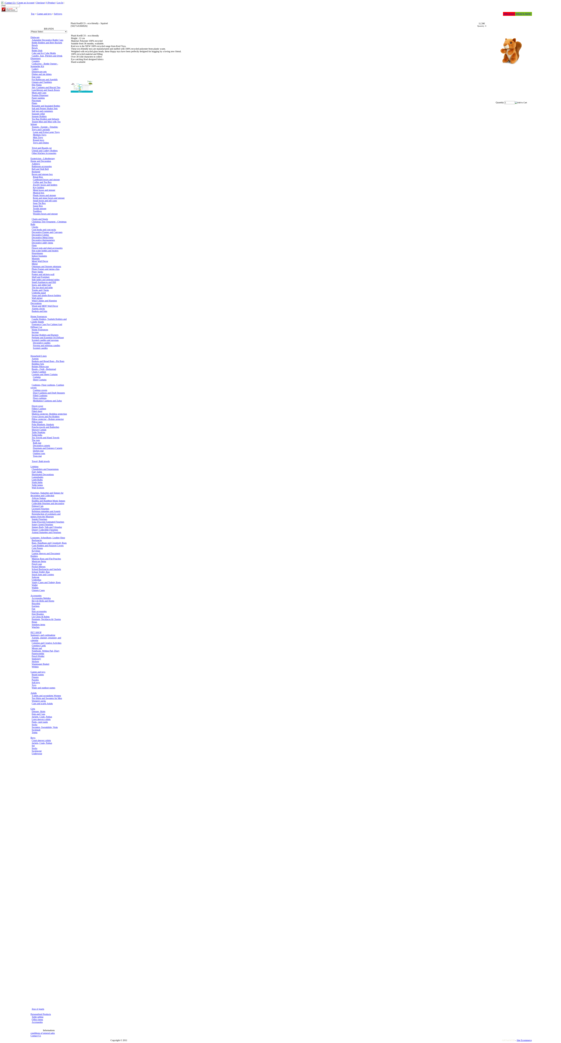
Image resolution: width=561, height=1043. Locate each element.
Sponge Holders (39, 116)
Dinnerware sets (39, 71)
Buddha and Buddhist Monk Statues (48, 501)
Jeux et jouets (38, 1009)
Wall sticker (37, 298)
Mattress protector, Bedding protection (49, 414)
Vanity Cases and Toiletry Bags (46, 582)
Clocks (35, 227)
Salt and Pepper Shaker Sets (45, 108)
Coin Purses (37, 548)
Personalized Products (41, 1014)
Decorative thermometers (43, 240)
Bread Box (38, 177)
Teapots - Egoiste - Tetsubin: (45, 127)
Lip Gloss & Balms (41, 616)
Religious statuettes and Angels (46, 511)
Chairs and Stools (40, 219)
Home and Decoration (41, 161)
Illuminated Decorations (43, 474)
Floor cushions (39, 398)
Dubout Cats (37, 506)
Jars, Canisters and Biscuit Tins (46, 87)
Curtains (37, 377)
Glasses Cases (38, 590)
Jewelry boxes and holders (45, 185)
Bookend (36, 171)
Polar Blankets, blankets (43, 424)
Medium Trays (39, 135)
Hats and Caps (38, 714)
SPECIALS (509, 14)
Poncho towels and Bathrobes (45, 427)
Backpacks (37, 540)
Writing (35, 666)
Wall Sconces (38, 487)
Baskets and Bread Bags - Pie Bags (48, 361)
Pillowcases (37, 422)
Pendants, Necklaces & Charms (46, 619)
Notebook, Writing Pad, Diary (45, 651)
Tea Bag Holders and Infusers (45, 119)
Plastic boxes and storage (44, 195)
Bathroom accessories (42, 166)
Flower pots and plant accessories (47, 248)
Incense (35, 332)
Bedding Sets (38, 364)
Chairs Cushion (39, 372)
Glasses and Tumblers (42, 82)
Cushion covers (40, 390)
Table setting (37, 1017)
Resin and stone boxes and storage (49, 198)
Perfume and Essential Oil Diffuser (48, 337)
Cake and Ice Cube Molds (44, 53)
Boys (33, 738)
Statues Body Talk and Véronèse (47, 527)
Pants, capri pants (40, 722)
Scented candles (40, 348)
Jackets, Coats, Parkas (42, 716)
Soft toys (58, 14)
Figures (35, 677)
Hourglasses (37, 253)
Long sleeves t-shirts (41, 719)
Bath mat (37, 443)
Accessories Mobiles (41, 598)
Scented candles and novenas (45, 340)
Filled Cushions (40, 395)
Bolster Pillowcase (40, 366)
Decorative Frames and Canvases (47, 232)
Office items (37, 1019)
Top (32, 14)
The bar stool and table (42, 287)
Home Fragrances (39, 316)
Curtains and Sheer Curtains (45, 374)
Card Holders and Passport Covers (48, 545)
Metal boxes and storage (44, 190)
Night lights (37, 482)
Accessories (36, 595)
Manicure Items (39, 561)
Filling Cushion (39, 408)
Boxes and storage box (42, 174)
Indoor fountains (39, 256)
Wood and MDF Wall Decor (45, 306)
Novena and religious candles (46, 345)
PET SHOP (36, 632)
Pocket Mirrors (38, 566)
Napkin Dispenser (40, 95)
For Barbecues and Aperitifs (45, 79)
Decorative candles (41, 343)
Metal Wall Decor (40, 261)
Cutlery (35, 69)
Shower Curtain (39, 429)
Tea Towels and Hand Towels (45, 437)
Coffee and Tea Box (42, 182)
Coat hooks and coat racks (44, 229)
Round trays (38, 140)
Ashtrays (36, 164)
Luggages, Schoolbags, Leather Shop (48, 537)
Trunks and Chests (40, 290)
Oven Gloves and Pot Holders (45, 416)
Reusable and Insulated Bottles (46, 106)
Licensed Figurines (40, 508)
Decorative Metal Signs (42, 237)
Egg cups (36, 77)
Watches (35, 627)
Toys (34, 685)
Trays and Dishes (41, 142)
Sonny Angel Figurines (42, 524)
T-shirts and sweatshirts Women (46, 695)
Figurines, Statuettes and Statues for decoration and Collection (47, 494)
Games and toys (44, 14)
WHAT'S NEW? (523, 14)
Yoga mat (37, 456)
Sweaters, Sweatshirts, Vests (45, 727)
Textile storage (39, 208)
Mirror (35, 264)
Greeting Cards (39, 645)
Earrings (35, 606)
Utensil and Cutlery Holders (45, 150)
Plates (34, 103)
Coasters (36, 61)
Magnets (36, 258)
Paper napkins (38, 98)
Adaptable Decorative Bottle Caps (47, 40)
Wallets (35, 587)
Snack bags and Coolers (43, 574)
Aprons (35, 358)
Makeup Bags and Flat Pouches (46, 558)
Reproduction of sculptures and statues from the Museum (45, 515)
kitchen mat (38, 451)
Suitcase (35, 577)
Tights (34, 732)
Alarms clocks (38, 308)
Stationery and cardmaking (43, 635)
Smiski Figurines (39, 519)
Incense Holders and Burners (45, 335)
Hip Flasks (37, 85)
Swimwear (37, 751)
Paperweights (38, 653)
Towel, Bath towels (41, 461)
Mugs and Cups (39, 92)
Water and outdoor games (43, 688)
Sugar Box (38, 206)
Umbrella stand (39, 293)
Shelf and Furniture (41, 277)
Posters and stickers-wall (43, 274)
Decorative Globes (40, 235)
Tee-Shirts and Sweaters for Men (47, 698)
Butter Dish (37, 50)
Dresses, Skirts (38, 711)
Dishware (35, 37)
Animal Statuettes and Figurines (46, 532)
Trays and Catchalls (41, 129)
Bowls (35, 45)
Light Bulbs (37, 479)
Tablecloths (37, 435)
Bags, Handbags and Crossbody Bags (49, 543)
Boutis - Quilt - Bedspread (44, 369)
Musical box (38, 192)
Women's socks (39, 701)
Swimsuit (36, 730)
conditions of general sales (43, 1033)
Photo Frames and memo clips (45, 269)
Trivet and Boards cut (42, 148)
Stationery (36, 659)
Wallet (35, 585)
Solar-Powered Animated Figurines (48, 522)
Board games (38, 674)
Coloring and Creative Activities (46, 643)
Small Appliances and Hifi (44, 282)
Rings (34, 622)
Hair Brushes (38, 614)
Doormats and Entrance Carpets (47, 448)
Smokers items (38, 624)
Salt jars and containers (42, 111)
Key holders (38, 187)
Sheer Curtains (39, 379)
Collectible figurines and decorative (48, 503)
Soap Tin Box (39, 203)
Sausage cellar (38, 113)
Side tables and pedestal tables (45, 279)
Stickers (35, 661)
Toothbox (37, 211)
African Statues (39, 498)
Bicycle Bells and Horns (43, 601)
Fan (33, 609)
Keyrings (36, 551)
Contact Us (36, 1036)
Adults (34, 693)
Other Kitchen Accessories (44, 153)
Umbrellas (36, 580)
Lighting (34, 466)
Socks (34, 724)
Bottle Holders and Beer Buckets (47, 42)
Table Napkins (38, 432)
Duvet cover (37, 406)
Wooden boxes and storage (45, 214)
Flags (34, 245)
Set (33, 745)
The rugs (36, 440)
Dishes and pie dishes (42, 74)
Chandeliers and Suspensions (45, 469)
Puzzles (35, 680)
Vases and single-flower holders (46, 295)
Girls (33, 709)
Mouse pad (37, 648)
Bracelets (36, 603)
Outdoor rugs (39, 453)
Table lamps (37, 485)
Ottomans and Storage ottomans (46, 266)
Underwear (37, 753)
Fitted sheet (37, 411)
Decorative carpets (41, 445)
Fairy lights (37, 472)
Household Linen (39, 356)
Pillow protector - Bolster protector (48, 419)
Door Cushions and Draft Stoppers (49, 393)
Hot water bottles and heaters (45, 250)
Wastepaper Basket (40, 664)
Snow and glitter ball (41, 285)
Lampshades (37, 477)
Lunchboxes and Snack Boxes (46, 90)
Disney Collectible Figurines (45, 530)
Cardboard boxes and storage (46, 179)
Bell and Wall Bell (40, 169)
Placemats (36, 100)
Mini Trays (38, 137)
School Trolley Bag (41, 572)
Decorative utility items (42, 243)
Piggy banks (37, 271)
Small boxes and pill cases (45, 200)
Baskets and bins (39, 311)
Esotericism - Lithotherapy (43, 158)
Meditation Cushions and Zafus (47, 400)
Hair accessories (39, 611)
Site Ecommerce (524, 1040)
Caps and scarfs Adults (42, 703)
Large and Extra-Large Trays (46, 132)
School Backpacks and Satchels (46, 569)
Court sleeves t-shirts (41, 740)
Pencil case (37, 564)
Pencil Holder (38, 656)
